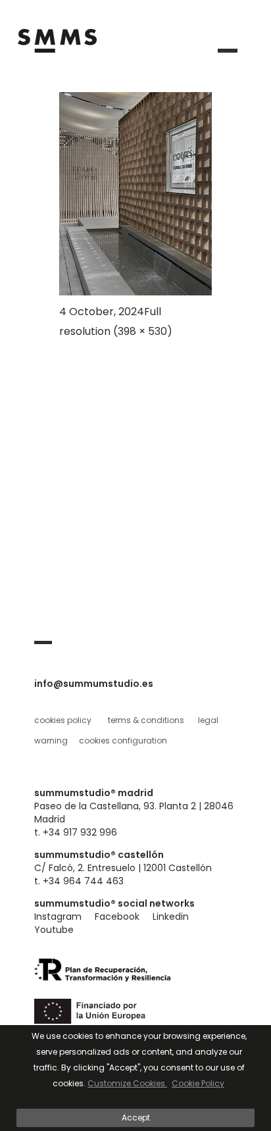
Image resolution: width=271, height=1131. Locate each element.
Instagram (58, 916)
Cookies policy (62, 720)
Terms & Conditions (146, 720)
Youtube (54, 929)
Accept (136, 1117)
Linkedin (171, 916)
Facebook (117, 916)
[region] (135, 1078)
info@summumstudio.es (93, 683)
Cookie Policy (198, 1083)
